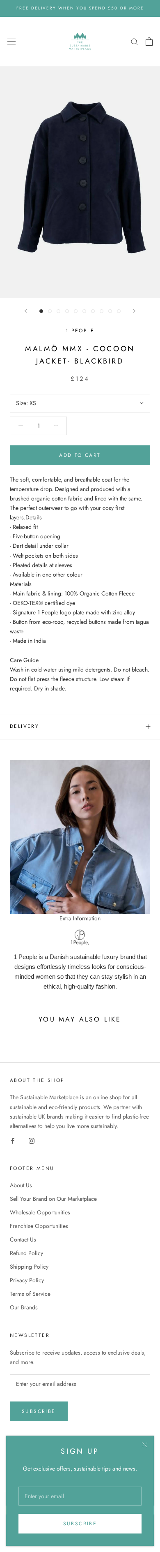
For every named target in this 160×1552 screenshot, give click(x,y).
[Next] (134, 311)
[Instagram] (31, 1140)
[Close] (145, 1445)
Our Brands (24, 1307)
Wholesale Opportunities (40, 1212)
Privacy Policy (27, 1280)
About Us (21, 1185)
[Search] (134, 41)
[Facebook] (13, 1140)
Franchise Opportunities (39, 1226)
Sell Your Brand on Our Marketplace (53, 1199)
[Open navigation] (11, 41)
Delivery (24, 726)
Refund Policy (26, 1253)
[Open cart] (149, 41)
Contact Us (23, 1239)
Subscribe (80, 1523)
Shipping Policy (29, 1266)
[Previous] (26, 311)
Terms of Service (30, 1294)
